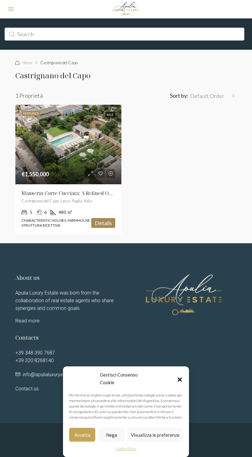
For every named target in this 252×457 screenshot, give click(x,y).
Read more (27, 321)
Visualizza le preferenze (155, 435)
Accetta (82, 435)
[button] (180, 379)
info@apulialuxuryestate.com (54, 374)
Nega (111, 435)
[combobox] (212, 95)
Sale (110, 114)
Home (27, 62)
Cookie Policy (126, 448)
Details (103, 223)
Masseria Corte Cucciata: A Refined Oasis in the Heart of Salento (97, 193)
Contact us (27, 389)
